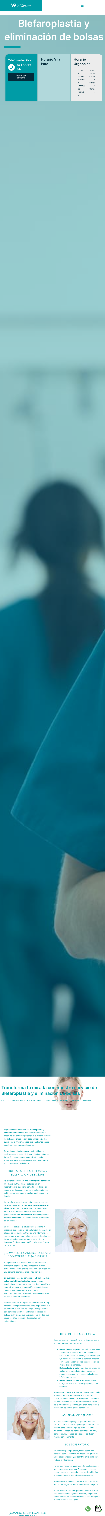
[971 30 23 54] (11, 67)
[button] (82, 5)
